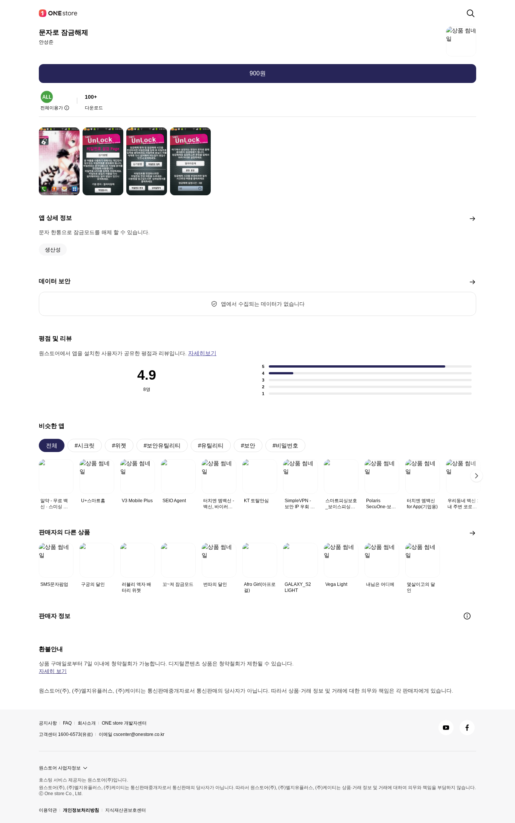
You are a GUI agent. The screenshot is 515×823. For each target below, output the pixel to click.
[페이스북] (467, 728)
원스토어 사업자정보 (60, 768)
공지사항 (48, 723)
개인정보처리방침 (81, 810)
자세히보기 (202, 353)
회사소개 (87, 723)
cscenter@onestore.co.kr (138, 734)
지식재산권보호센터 (125, 810)
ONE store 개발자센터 (124, 723)
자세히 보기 (53, 671)
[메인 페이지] (58, 13)
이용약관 (48, 810)
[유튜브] (446, 728)
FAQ (67, 723)
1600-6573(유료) (75, 734)
